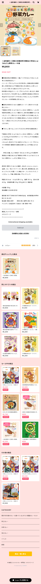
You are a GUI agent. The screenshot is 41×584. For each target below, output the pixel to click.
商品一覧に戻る (20, 554)
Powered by (18, 565)
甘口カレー (5, 533)
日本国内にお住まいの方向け (20, 233)
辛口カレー (5, 521)
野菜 (3, 545)
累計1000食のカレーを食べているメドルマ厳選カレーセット (20, 515)
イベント (4, 539)
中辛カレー (5, 527)
